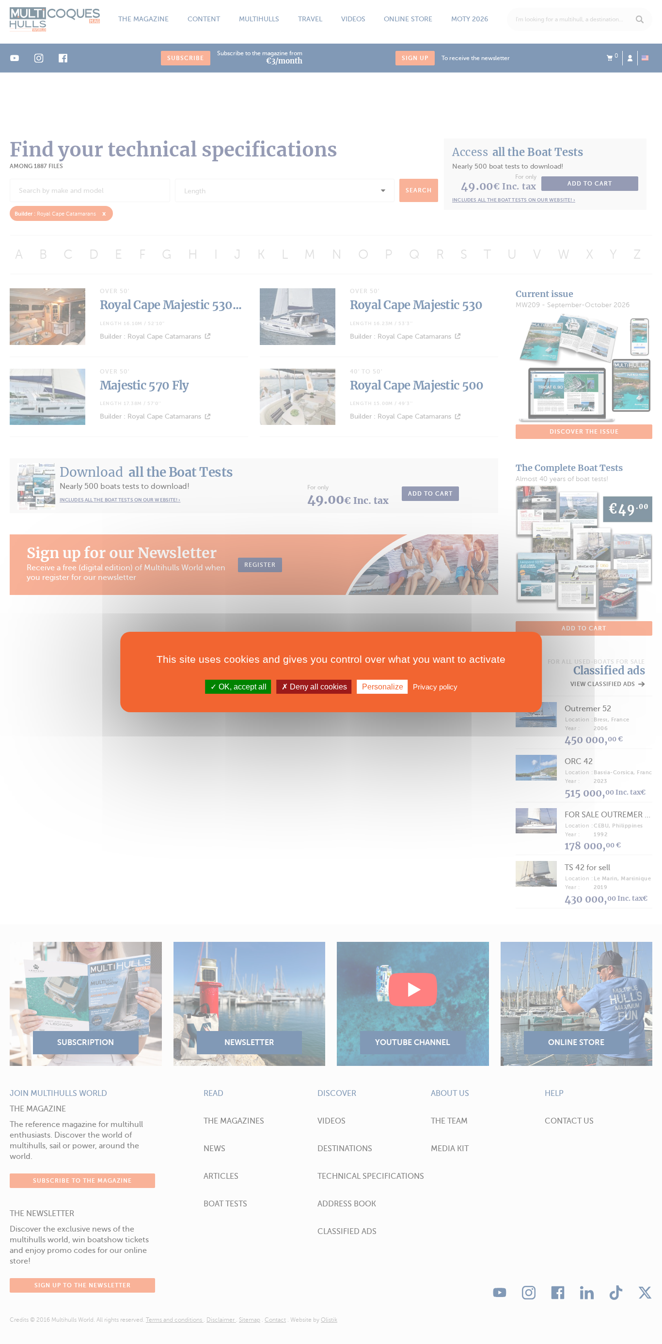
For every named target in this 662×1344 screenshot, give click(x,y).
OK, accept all (242, 687)
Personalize (382, 687)
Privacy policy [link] (435, 687)
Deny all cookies (317, 687)
